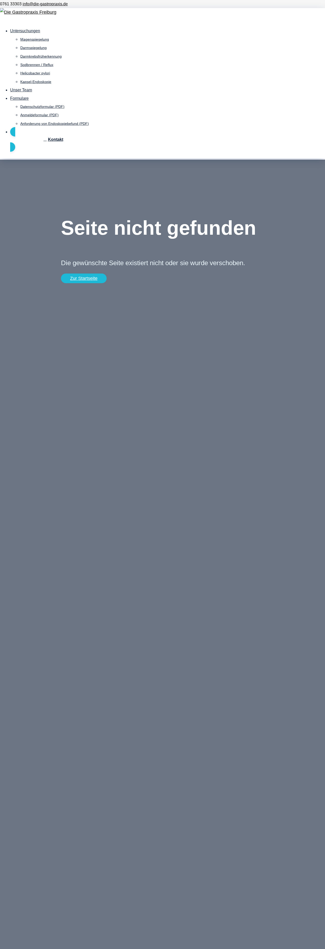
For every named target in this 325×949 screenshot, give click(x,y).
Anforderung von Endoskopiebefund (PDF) (54, 124)
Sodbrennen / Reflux (36, 65)
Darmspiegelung (33, 48)
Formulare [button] (19, 98)
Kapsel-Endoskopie (35, 82)
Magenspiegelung (34, 39)
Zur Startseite (84, 278)
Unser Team (21, 90)
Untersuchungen (25, 31)
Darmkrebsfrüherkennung (41, 56)
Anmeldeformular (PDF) (39, 115)
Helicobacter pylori (35, 73)
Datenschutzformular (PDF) (42, 107)
